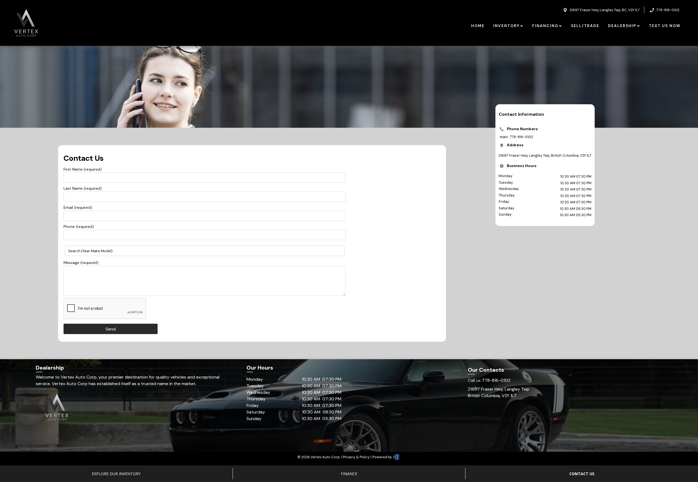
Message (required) (81, 262)
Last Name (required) (83, 188)
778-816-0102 (489, 380)
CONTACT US (581, 473)
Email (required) (78, 207)
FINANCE (349, 473)
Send (111, 329)
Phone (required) (79, 226)
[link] (478, 26)
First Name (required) (83, 169)
